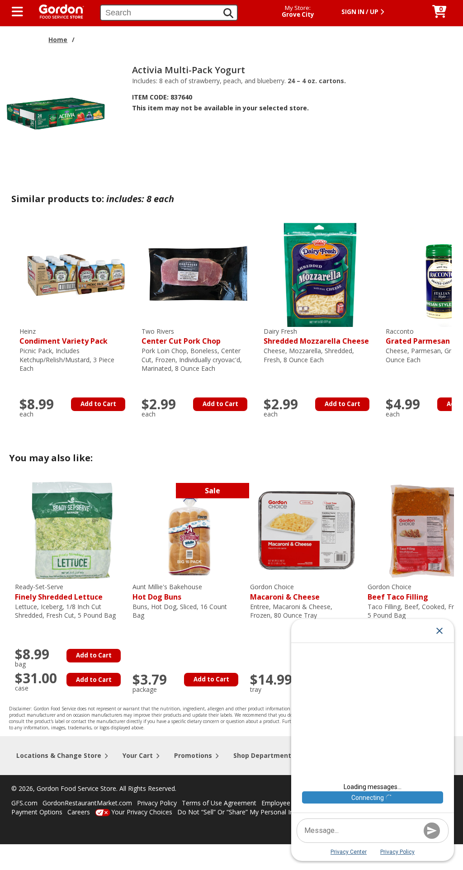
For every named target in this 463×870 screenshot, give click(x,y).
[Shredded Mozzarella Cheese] (320, 274)
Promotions (193, 755)
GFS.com (24, 803)
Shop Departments (264, 755)
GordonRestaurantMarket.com (87, 803)
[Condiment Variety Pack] (76, 274)
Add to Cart (98, 404)
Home (57, 39)
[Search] (228, 13)
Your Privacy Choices (141, 812)
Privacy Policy (157, 803)
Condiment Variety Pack (63, 336)
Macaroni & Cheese (285, 592)
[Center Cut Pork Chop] (198, 274)
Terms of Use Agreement (219, 803)
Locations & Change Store (58, 755)
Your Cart (138, 755)
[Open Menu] (17, 11)
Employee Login (284, 803)
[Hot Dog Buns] (189, 529)
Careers (78, 812)
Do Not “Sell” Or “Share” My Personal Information (250, 812)
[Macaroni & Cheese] (307, 529)
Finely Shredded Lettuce (59, 592)
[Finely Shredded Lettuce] (71, 529)
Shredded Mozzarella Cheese (316, 336)
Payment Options (36, 812)
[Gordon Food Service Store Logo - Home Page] (57, 10)
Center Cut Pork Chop (181, 336)
